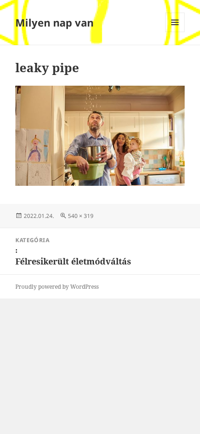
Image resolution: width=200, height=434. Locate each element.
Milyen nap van (54, 22)
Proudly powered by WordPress (57, 287)
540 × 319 (80, 216)
